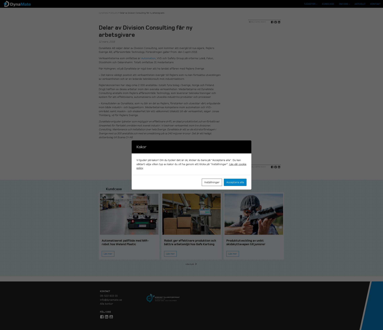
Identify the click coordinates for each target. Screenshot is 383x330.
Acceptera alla (235, 182)
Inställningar (211, 182)
